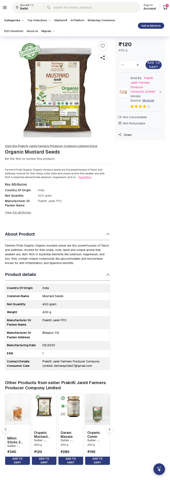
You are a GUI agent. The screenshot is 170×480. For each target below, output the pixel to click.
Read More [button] (85, 177)
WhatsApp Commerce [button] (101, 20)
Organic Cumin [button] (93, 435)
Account (149, 7)
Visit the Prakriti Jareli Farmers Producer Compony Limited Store (51, 146)
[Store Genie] (159, 469)
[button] (4, 7)
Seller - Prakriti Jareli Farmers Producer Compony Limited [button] (16, 446)
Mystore (148, 100)
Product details (20, 274)
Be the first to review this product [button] (30, 159)
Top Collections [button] (37, 20)
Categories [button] (12, 20)
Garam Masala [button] (67, 435)
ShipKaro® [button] (60, 20)
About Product (20, 234)
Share (127, 135)
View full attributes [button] (18, 212)
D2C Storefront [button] (13, 31)
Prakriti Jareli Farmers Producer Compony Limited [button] (142, 84)
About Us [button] (32, 31)
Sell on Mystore (151, 25)
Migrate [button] (46, 31)
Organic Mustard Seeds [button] (40, 435)
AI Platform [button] (77, 20)
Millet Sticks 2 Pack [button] (14, 440)
